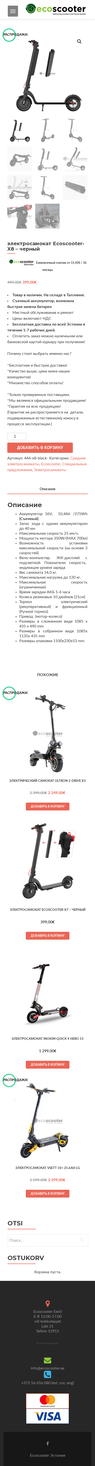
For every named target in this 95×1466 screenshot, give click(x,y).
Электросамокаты (50, 470)
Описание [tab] (47, 489)
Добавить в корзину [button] (48, 806)
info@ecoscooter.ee (47, 1368)
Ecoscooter (50, 464)
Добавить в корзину (40, 448)
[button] (79, 41)
